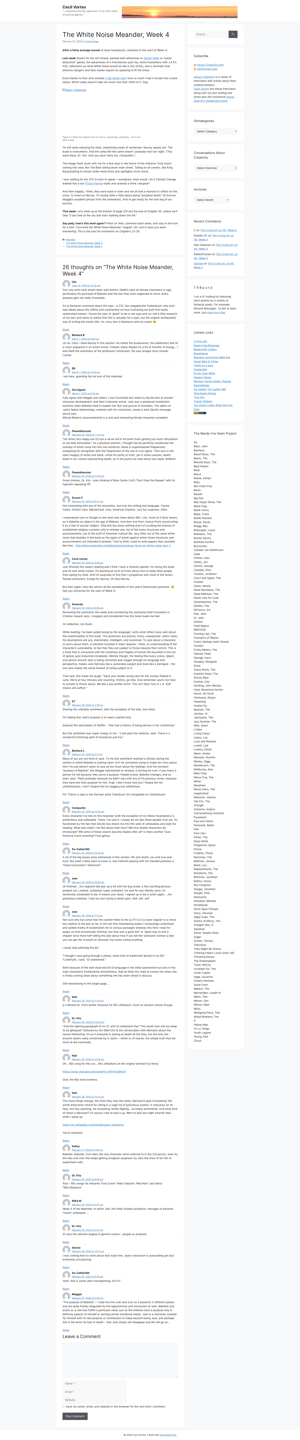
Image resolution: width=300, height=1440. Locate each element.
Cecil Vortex (74, 7)
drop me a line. (216, 312)
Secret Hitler (151, 58)
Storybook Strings (205, 393)
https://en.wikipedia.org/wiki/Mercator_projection (93, 1124)
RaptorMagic (202, 385)
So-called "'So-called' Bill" (210, 389)
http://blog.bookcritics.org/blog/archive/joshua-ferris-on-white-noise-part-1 (123, 545)
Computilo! (200, 369)
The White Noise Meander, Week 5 (84, 246)
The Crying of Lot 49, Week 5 (218, 230)
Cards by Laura (203, 365)
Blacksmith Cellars (205, 349)
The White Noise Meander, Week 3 (84, 243)
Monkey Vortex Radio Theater (212, 381)
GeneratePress (168, 1434)
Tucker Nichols (203, 401)
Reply (66, 329)
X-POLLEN (200, 341)
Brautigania (201, 353)
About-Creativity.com (210, 64)
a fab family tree (115, 78)
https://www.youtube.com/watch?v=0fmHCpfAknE (94, 1071)
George (198, 263)
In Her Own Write (204, 373)
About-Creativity (204, 77)
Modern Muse (202, 377)
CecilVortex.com (207, 69)
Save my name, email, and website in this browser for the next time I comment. (116, 1406)
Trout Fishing (94, 183)
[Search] (233, 34)
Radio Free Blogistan (207, 345)
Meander (70, 239)
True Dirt (199, 397)
